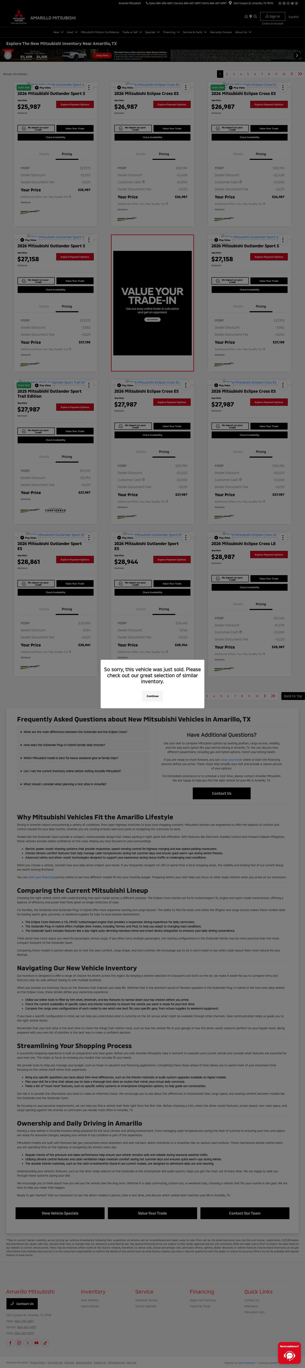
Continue (153, 696)
